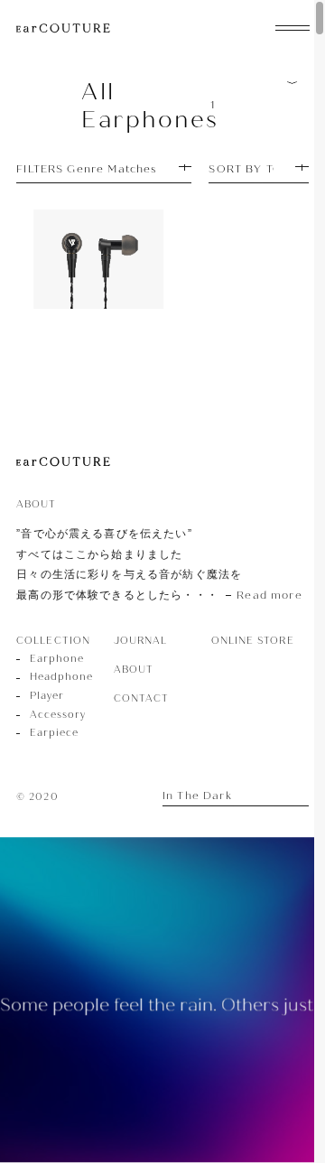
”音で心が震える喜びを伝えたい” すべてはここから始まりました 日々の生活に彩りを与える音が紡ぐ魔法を (159, 564)
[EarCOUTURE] (63, 463)
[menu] (292, 26)
